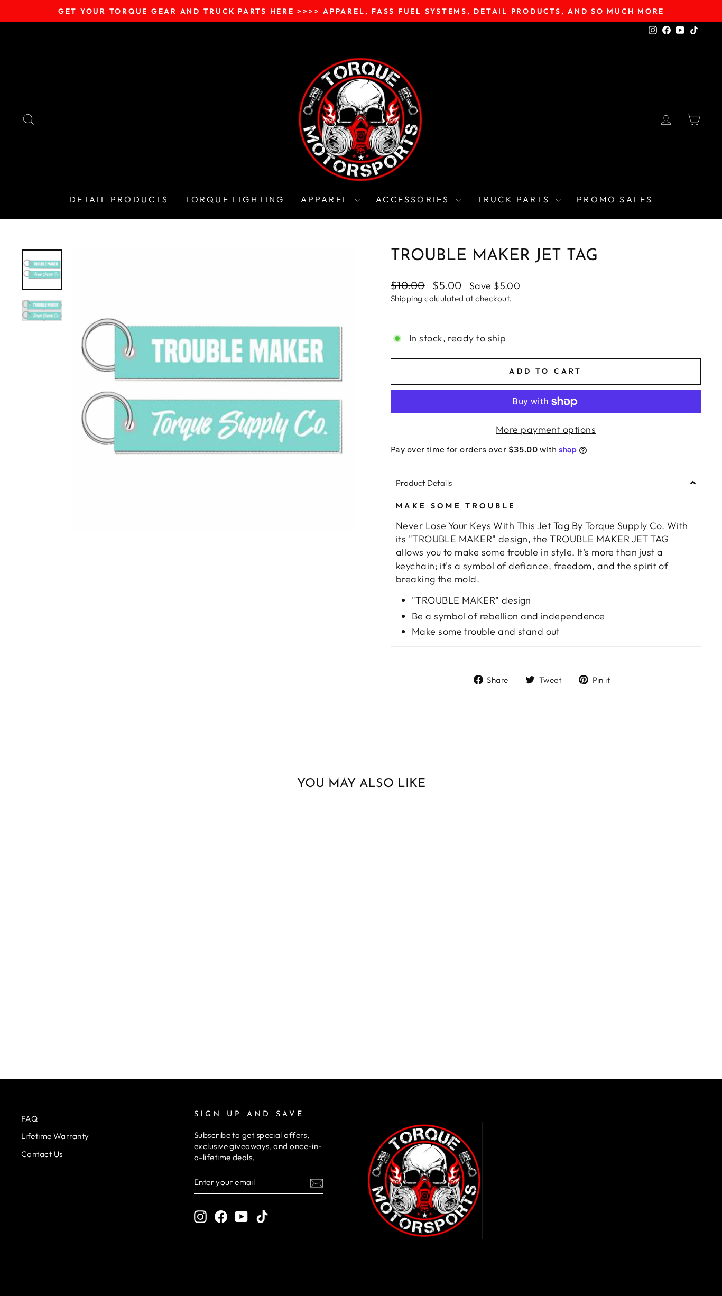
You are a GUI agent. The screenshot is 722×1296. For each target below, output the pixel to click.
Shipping (407, 298)
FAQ (29, 1119)
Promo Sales (615, 199)
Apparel (327, 199)
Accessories (414, 199)
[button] (546, 482)
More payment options (546, 429)
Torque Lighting (235, 199)
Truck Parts (515, 199)
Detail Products (119, 199)
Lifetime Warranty (55, 1136)
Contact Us (42, 1154)
